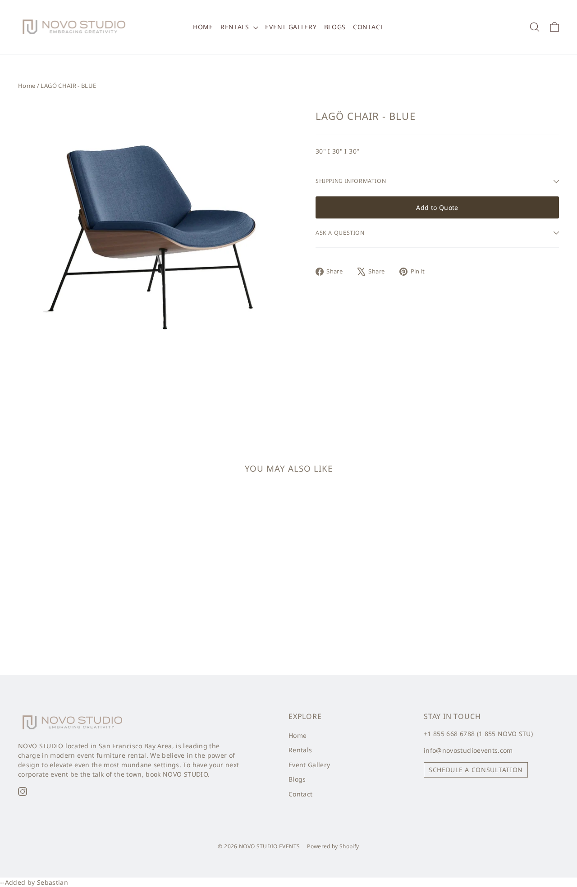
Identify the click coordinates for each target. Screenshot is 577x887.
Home (203, 27)
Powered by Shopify (333, 846)
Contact (368, 27)
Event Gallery (290, 27)
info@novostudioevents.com (468, 750)
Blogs (335, 27)
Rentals (236, 27)
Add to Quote (437, 207)
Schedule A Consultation (476, 769)
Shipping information (351, 181)
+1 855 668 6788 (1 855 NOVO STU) (478, 733)
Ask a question (340, 233)
